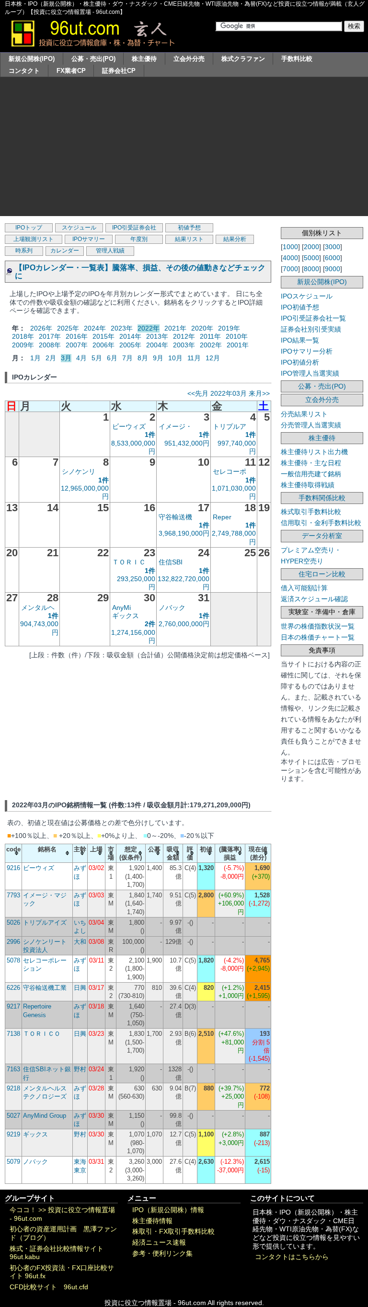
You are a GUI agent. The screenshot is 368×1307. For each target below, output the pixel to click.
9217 (13, 1006)
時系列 (24, 250)
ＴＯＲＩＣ (129, 562)
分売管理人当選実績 (311, 425)
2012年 (184, 336)
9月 (158, 358)
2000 (311, 247)
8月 (143, 358)
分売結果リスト (304, 414)
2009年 (23, 345)
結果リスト (189, 239)
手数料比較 (296, 58)
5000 (311, 258)
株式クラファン (243, 58)
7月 (127, 358)
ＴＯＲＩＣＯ (41, 1033)
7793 (13, 895)
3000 (332, 247)
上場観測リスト (33, 239)
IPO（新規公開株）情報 (168, 1210)
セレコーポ (229, 471)
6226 (13, 987)
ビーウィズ (129, 426)
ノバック (172, 607)
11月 (194, 358)
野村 (80, 1069)
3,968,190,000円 (184, 533)
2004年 (157, 345)
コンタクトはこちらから (292, 1257)
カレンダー (64, 250)
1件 (150, 434)
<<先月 (197, 393)
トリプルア (229, 426)
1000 (290, 247)
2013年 (157, 336)
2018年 (23, 336)
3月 (66, 358)
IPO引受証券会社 (134, 227)
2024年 (95, 328)
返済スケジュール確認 (314, 599)
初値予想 (189, 227)
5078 (13, 960)
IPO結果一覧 (300, 340)
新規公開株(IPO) (32, 58)
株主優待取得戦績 (307, 485)
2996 (13, 941)
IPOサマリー (88, 239)
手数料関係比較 (322, 498)
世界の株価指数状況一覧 (318, 626)
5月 (97, 358)
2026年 (41, 328)
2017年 (50, 336)
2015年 (103, 336)
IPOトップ (28, 227)
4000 (290, 258)
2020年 (202, 328)
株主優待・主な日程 (311, 463)
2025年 (68, 328)
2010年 (237, 336)
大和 (80, 941)
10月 (175, 358)
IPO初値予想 (300, 307)
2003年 (184, 345)
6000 (332, 258)
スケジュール (79, 227)
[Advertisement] (184, 149)
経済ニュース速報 (159, 1242)
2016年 (77, 336)
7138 (13, 1033)
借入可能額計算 (304, 588)
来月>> (259, 393)
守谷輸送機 (175, 517)
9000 (332, 269)
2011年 (210, 336)
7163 (13, 1069)
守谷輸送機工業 (45, 987)
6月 (112, 358)
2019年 (229, 328)
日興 (80, 987)
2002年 (211, 345)
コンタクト (24, 70)
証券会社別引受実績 (311, 329)
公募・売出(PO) (93, 58)
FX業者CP (71, 70)
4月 (81, 358)
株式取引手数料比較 (311, 512)
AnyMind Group (44, 1115)
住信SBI (171, 562)
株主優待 (144, 58)
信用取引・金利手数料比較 (321, 523)
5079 (13, 1161)
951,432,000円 (186, 443)
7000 (290, 269)
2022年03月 (228, 393)
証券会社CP (119, 70)
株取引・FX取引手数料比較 (173, 1231)
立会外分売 (189, 58)
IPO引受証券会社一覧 (313, 318)
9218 (13, 1088)
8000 (311, 269)
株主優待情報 (152, 1221)
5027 (13, 1115)
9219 (13, 1134)
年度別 (139, 239)
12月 (213, 358)
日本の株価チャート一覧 (318, 637)
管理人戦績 (110, 250)
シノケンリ (78, 471)
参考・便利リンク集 (162, 1253)
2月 (51, 358)
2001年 (238, 345)
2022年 (149, 328)
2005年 (130, 345)
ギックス (125, 615)
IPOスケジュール (307, 296)
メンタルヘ (38, 607)
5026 (13, 922)
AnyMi (121, 607)
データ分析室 (322, 535)
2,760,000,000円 (184, 624)
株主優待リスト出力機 (314, 452)
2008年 (50, 345)
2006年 (103, 345)
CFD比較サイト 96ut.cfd (49, 1287)
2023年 (122, 328)
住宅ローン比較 (322, 574)
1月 (35, 358)
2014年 (130, 336)
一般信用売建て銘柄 (311, 474)
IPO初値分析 (300, 362)
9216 (13, 867)
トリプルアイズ (45, 922)
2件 (150, 624)
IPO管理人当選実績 (310, 373)
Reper (222, 517)
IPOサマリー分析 (307, 351)
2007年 (77, 345)
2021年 (175, 328)
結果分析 (234, 239)
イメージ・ (175, 426)
